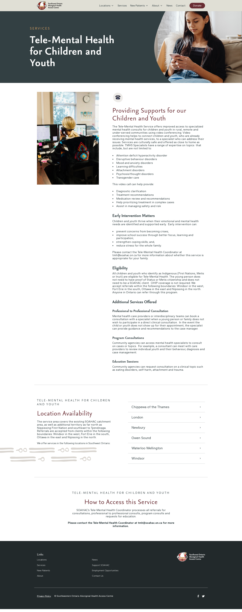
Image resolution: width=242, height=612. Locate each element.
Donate (197, 5)
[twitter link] (203, 596)
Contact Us (97, 575)
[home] (49, 5)
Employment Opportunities (105, 570)
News (169, 5)
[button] (107, 5)
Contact (180, 5)
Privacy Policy (44, 596)
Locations (42, 559)
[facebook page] (198, 596)
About (40, 575)
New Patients (43, 570)
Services (122, 5)
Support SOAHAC (101, 565)
